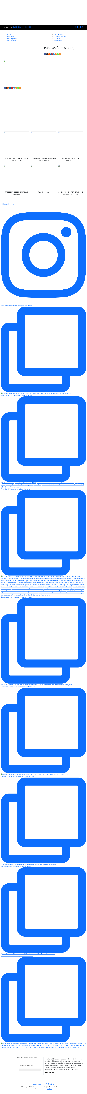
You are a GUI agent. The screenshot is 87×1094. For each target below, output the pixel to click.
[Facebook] (45, 54)
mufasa (49, 1089)
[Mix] (56, 54)
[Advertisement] (43, 13)
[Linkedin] (50, 54)
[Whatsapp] (58, 54)
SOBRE (35, 1084)
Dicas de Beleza (59, 34)
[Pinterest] (52, 54)
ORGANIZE (27, 27)
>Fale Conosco (49, 1073)
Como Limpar (10, 37)
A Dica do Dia (58, 41)
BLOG (15, 27)
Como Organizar (11, 39)
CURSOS (20, 27)
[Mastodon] (54, 54)
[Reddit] (49, 54)
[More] (60, 54)
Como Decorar (11, 41)
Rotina (8, 34)
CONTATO (41, 1084)
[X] (47, 54)
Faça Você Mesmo (60, 37)
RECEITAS (57, 39)
